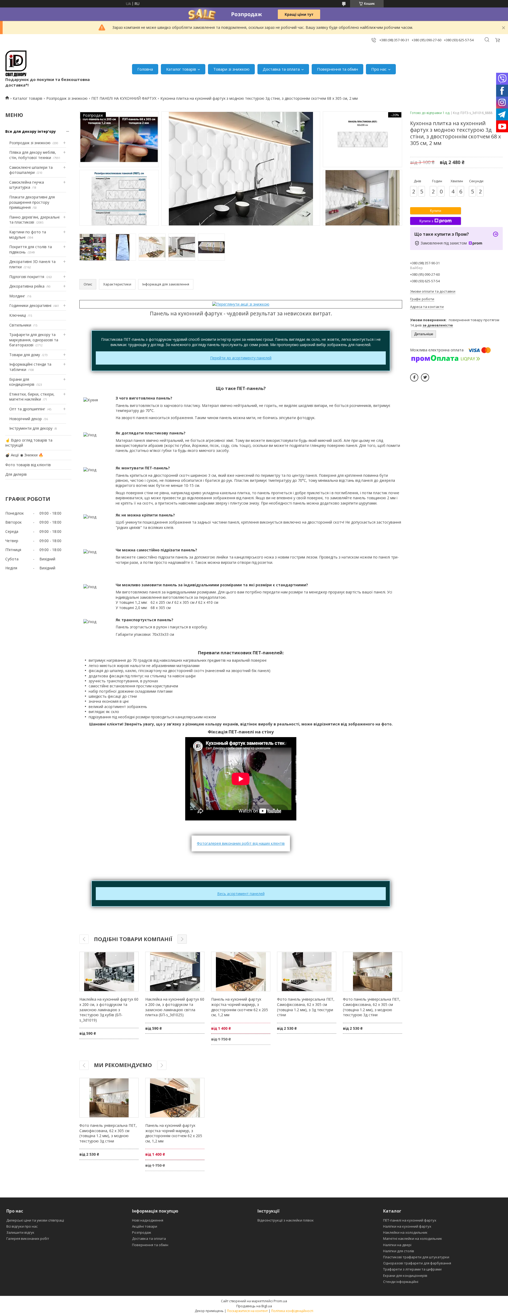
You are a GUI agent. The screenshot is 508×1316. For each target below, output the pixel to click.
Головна (145, 69)
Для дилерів (16, 474)
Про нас (379, 69)
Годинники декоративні (30, 305)
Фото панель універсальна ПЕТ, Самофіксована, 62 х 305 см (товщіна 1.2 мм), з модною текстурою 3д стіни (371, 1007)
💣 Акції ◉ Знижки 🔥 (24, 454)
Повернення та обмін (337, 69)
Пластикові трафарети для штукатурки (416, 1257)
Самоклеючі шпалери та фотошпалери (31, 170)
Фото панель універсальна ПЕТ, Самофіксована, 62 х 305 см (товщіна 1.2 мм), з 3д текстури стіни (305, 1007)
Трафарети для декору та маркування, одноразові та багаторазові (33, 339)
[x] (425, 377)
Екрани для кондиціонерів (21, 382)
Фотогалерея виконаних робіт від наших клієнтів (241, 843)
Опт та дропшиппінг (27, 408)
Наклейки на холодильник (405, 1232)
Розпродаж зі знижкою (67, 98)
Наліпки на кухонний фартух (407, 1226)
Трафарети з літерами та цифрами (412, 1269)
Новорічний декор (25, 418)
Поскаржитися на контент (247, 1311)
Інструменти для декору (30, 428)
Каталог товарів (181, 69)
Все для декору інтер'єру (30, 131)
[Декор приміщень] (15, 64)
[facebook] (414, 377)
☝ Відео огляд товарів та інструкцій (28, 443)
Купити (435, 211)
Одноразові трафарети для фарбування (417, 1263)
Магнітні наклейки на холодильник (412, 1238)
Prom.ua (280, 1301)
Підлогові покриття (26, 276)
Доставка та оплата (281, 69)
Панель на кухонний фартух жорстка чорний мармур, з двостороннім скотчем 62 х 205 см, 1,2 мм (239, 1007)
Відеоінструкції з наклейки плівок (285, 1220)
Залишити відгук (20, 1232)
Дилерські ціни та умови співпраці (35, 1220)
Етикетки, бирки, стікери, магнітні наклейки (32, 397)
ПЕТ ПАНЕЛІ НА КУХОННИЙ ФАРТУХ (123, 98)
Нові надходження (147, 1220)
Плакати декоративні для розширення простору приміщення (32, 202)
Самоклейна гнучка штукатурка (26, 185)
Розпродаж (141, 1232)
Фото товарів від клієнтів (28, 464)
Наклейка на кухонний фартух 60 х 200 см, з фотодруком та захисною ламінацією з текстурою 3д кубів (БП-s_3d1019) (108, 1009)
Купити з (426, 221)
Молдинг (17, 295)
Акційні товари (144, 1226)
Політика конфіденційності (292, 1311)
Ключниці (17, 315)
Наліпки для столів (398, 1251)
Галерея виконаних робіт (27, 1238)
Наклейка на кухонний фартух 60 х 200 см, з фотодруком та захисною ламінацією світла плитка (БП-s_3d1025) (174, 1007)
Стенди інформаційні (400, 1281)
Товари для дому (24, 354)
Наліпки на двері (397, 1244)
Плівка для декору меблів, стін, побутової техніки (32, 155)
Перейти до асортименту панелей (240, 357)
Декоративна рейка (26, 286)
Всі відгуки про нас (22, 1226)
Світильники (20, 325)
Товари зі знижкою (231, 69)
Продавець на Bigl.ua (254, 1306)
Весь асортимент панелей (241, 893)
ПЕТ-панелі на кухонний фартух (409, 1220)
